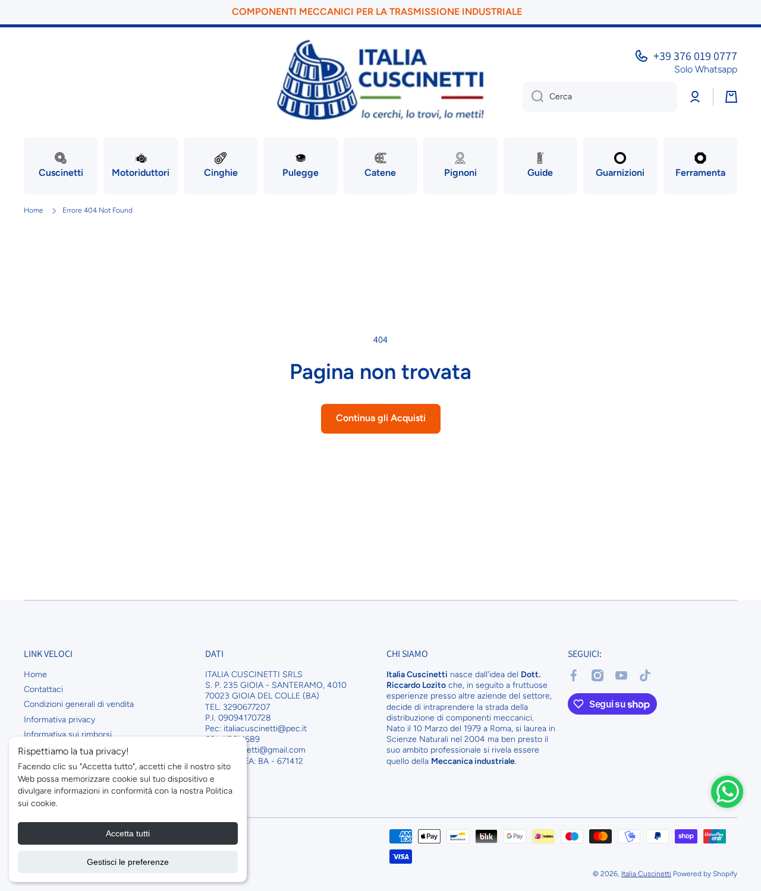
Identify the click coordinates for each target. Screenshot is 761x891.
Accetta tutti (128, 833)
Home (33, 210)
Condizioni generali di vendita (79, 704)
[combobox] (600, 97)
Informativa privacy (59, 720)
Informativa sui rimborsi (68, 734)
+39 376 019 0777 (695, 56)
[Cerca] (533, 97)
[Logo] (380, 80)
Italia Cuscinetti (646, 874)
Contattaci (43, 689)
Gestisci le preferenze (128, 862)
